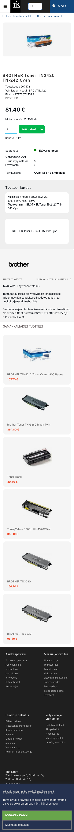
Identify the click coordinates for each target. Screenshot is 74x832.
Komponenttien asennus (14, 732)
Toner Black (14, 476)
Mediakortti (12, 673)
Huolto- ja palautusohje (19, 751)
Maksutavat (50, 673)
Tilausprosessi (52, 660)
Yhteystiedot (13, 682)
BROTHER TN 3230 (19, 633)
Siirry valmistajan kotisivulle (53, 279)
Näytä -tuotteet (12, 279)
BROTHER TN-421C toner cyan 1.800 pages (35, 374)
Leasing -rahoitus (56, 742)
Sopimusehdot (52, 682)
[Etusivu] (16, 7)
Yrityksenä (11, 677)
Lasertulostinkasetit (18, 16)
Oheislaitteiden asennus (14, 740)
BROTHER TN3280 (19, 581)
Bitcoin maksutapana (56, 677)
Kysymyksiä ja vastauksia (13, 667)
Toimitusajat (51, 669)
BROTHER (11, 98)
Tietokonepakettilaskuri (19, 725)
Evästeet (49, 695)
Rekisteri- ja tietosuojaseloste (54, 688)
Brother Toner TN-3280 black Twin (28, 424)
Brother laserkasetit (49, 16)
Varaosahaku (13, 747)
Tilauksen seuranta (16, 660)
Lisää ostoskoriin (31, 129)
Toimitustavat (51, 664)
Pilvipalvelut (52, 729)
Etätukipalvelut (14, 721)
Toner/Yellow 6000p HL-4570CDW (28, 529)
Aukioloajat (12, 686)
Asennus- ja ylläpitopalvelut (54, 736)
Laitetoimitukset (55, 725)
